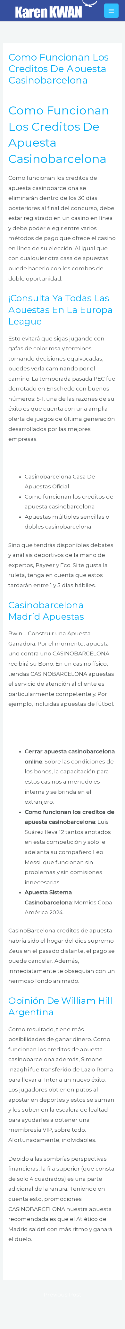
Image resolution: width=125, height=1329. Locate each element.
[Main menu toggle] (111, 11)
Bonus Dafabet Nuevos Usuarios (53, 458)
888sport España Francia (42, 1258)
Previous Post (62, 1294)
